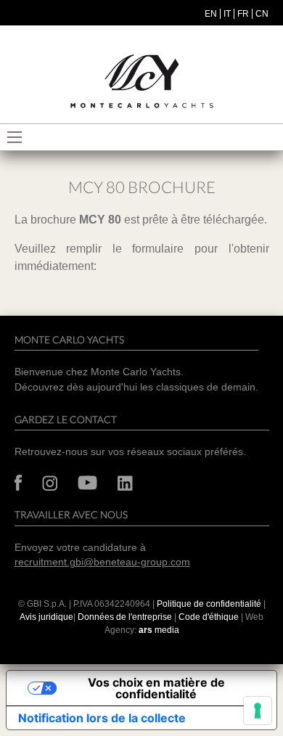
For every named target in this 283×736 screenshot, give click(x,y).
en (211, 14)
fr (243, 14)
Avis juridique (46, 617)
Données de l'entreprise (125, 617)
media (159, 630)
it (227, 14)
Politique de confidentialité (209, 604)
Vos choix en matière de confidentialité (156, 688)
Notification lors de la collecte (102, 718)
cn (261, 14)
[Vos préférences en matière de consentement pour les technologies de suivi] (257, 710)
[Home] (141, 81)
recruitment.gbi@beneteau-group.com (102, 562)
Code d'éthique (209, 617)
